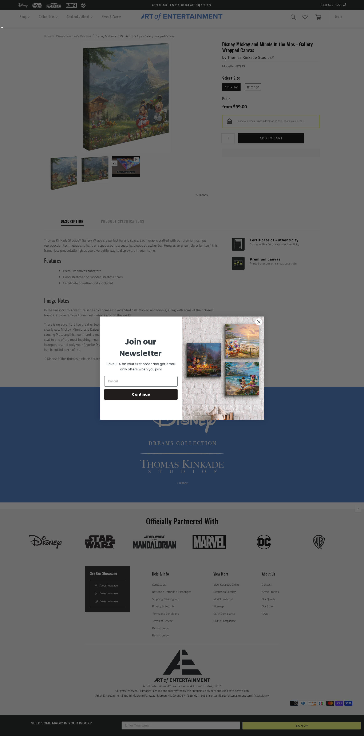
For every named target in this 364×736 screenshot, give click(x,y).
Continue (141, 394)
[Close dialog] (258, 322)
